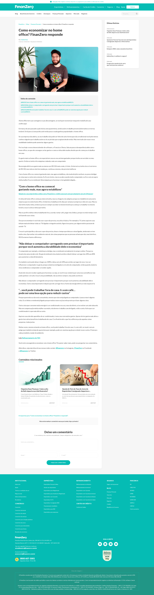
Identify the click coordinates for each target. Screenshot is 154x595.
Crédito (39, 13)
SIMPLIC (132, 503)
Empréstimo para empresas (51, 512)
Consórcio (17, 507)
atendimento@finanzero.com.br (26, 548)
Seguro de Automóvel (112, 484)
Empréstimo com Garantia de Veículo (86, 496)
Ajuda (16, 487)
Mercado (76, 13)
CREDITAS (133, 487)
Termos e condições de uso (22, 490)
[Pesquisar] (136, 13)
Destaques (47, 13)
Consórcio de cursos (20, 522)
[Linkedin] (105, 544)
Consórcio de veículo (20, 513)
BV (131, 484)
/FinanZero (78, 348)
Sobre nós (17, 484)
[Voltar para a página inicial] (24, 7)
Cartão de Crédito (81, 507)
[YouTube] (116, 544)
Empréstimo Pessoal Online (51, 484)
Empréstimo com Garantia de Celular (86, 500)
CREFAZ (132, 506)
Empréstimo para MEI (49, 509)
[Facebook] (100, 544)
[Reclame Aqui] (107, 555)
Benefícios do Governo (27, 13)
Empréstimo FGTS (48, 500)
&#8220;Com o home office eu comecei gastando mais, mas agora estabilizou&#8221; (47, 102)
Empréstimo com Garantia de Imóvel (85, 493)
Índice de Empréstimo (20, 496)
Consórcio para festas (20, 529)
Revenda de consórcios (21, 532)
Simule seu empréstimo (50, 487)
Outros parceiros (134, 509)
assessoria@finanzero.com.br (25, 554)
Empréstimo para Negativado (51, 490)
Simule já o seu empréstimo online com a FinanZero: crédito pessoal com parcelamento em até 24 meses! (56, 194)
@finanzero (60, 348)
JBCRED (132, 490)
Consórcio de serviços (21, 516)
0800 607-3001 (27, 558)
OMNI (131, 493)
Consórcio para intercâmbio (22, 525)
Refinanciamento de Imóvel (83, 487)
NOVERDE (132, 496)
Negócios (84, 13)
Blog (16, 13)
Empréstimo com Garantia (50, 496)
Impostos (68, 13)
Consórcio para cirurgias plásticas (24, 519)
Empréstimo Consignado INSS (51, 503)
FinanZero (21, 24)
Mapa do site (18, 493)
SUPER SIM (133, 500)
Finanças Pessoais (58, 13)
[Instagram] (111, 544)
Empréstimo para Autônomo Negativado (54, 493)
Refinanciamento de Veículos (83, 484)
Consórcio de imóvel (20, 510)
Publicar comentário (58, 462)
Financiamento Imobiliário (50, 506)
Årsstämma (18, 500)
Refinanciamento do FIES (31, 338)
